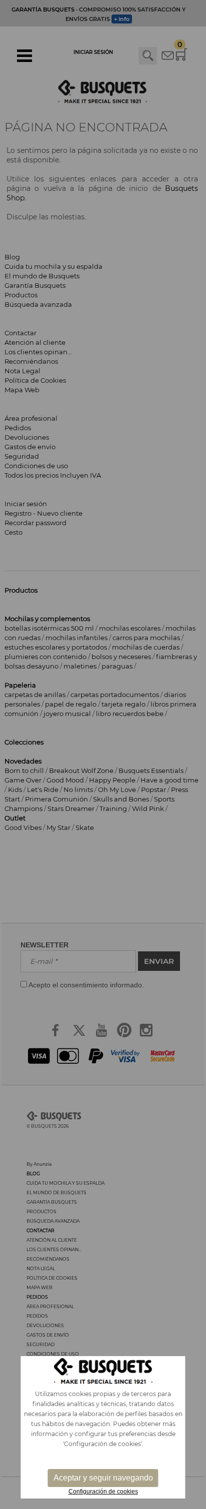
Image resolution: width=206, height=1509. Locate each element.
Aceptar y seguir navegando (103, 1478)
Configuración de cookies (103, 1491)
